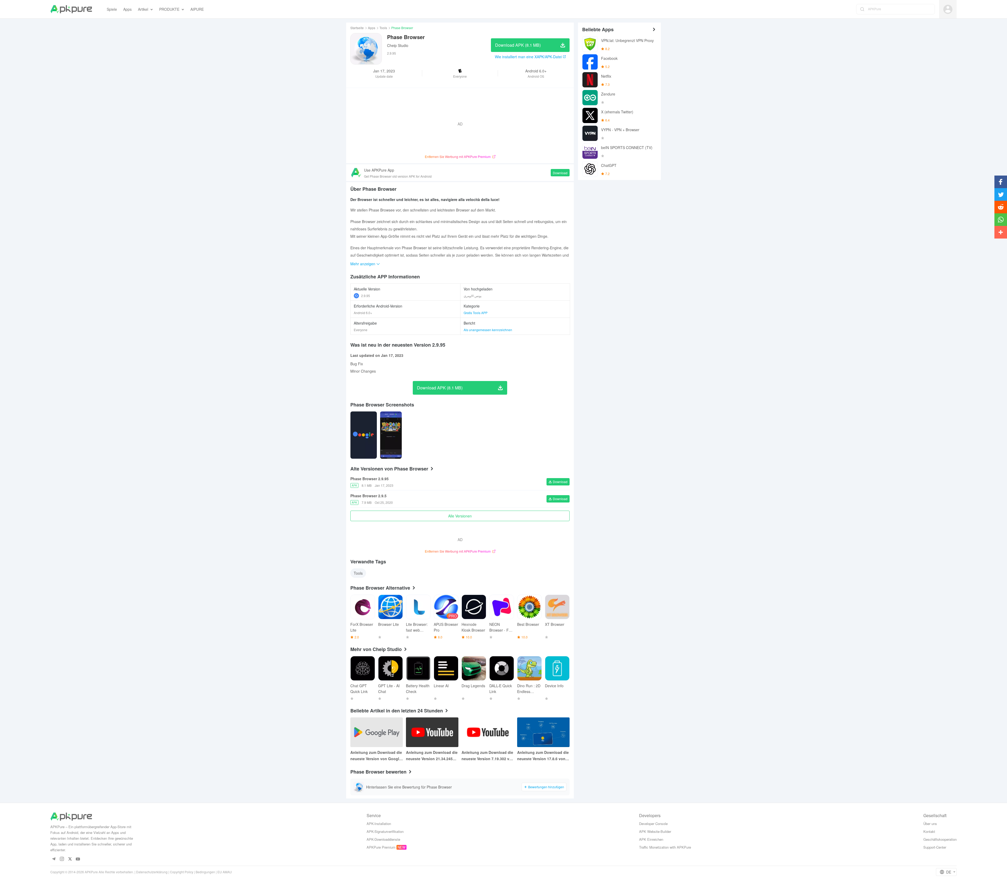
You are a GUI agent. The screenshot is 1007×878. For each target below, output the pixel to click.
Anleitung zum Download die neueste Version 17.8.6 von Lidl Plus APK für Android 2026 (543, 756)
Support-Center (934, 847)
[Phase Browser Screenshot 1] (391, 435)
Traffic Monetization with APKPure (665, 847)
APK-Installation (379, 823)
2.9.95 (365, 295)
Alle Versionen (460, 516)
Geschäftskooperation (940, 839)
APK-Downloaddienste (383, 839)
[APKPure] (71, 9)
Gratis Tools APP (476, 312)
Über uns (930, 823)
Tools (383, 27)
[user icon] (947, 9)
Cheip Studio (397, 45)
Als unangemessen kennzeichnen (488, 329)
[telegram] (53, 859)
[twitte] (70, 859)
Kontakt (929, 831)
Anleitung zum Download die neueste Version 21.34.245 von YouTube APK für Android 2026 (432, 756)
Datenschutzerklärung (152, 872)
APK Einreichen (651, 839)
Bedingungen (205, 872)
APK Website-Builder (655, 831)
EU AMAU (224, 872)
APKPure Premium (381, 847)
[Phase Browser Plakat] (363, 435)
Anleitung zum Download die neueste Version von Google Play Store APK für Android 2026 (376, 756)
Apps (371, 27)
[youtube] (78, 859)
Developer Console (653, 823)
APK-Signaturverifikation (385, 831)
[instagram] (61, 859)
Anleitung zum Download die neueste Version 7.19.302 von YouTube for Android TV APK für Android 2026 (488, 756)
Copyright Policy (181, 872)
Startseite (357, 27)
